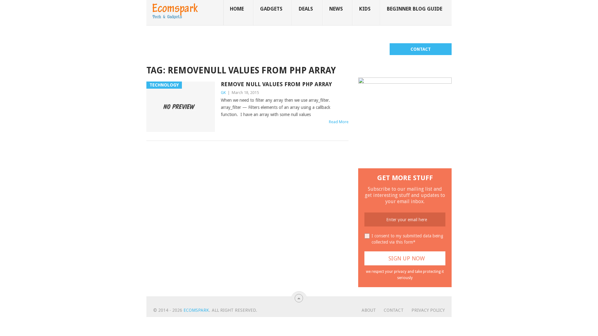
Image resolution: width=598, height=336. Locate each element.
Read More (339, 121)
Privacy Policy (428, 310)
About (369, 310)
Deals (306, 9)
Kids (365, 9)
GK (223, 92)
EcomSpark (196, 310)
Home (237, 9)
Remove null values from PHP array (276, 84)
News (336, 9)
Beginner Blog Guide (414, 9)
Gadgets (271, 9)
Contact (421, 49)
